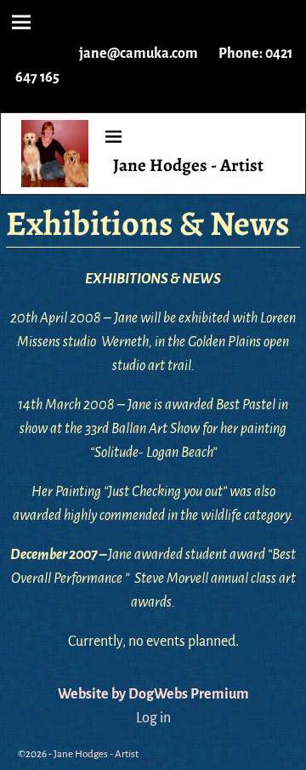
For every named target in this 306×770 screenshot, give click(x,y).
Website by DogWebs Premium (153, 694)
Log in (153, 718)
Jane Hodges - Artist (188, 165)
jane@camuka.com (138, 53)
